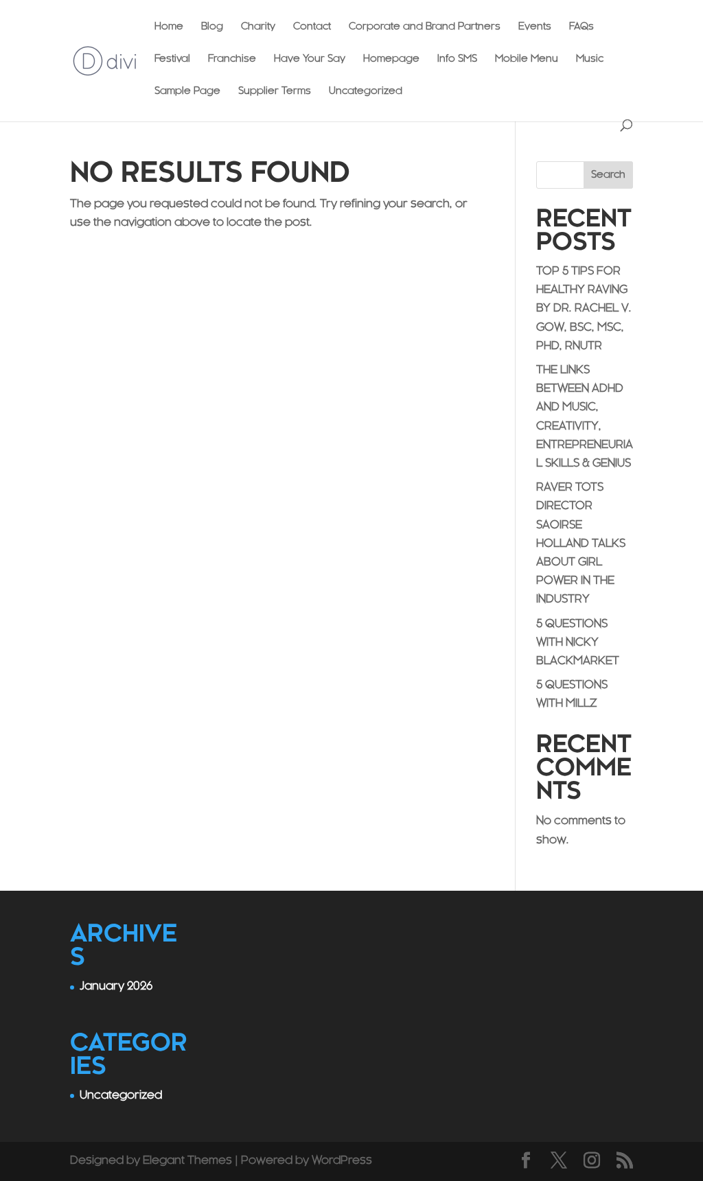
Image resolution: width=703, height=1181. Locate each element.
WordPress (342, 1161)
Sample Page (187, 92)
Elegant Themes (187, 1161)
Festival (172, 60)
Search (608, 175)
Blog (212, 27)
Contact (312, 27)
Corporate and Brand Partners (424, 27)
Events (534, 27)
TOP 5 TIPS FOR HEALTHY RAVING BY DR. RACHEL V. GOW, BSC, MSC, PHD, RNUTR (584, 309)
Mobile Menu (526, 60)
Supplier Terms (274, 92)
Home (168, 27)
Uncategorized (365, 92)
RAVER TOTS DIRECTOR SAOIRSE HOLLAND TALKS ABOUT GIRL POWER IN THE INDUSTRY (580, 543)
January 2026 (116, 986)
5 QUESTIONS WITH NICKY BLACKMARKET (577, 643)
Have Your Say (309, 60)
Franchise (232, 60)
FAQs (581, 27)
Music (589, 60)
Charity (258, 27)
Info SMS (457, 60)
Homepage (391, 60)
